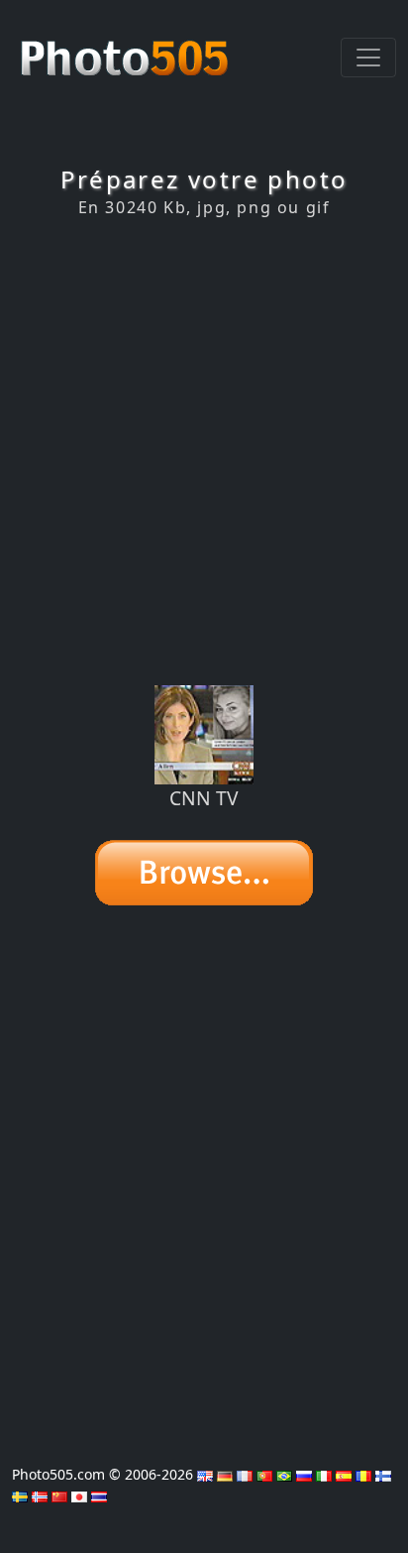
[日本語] (79, 1495)
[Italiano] (324, 1474)
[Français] (245, 1474)
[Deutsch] (225, 1474)
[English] (205, 1474)
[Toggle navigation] (368, 57)
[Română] (363, 1474)
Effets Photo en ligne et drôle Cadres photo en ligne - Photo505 (127, 47)
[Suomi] (383, 1474)
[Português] (264, 1474)
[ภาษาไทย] (99, 1495)
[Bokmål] (40, 1495)
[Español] (344, 1474)
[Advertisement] (204, 451)
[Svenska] (20, 1495)
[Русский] (304, 1474)
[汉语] (59, 1495)
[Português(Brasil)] (284, 1474)
